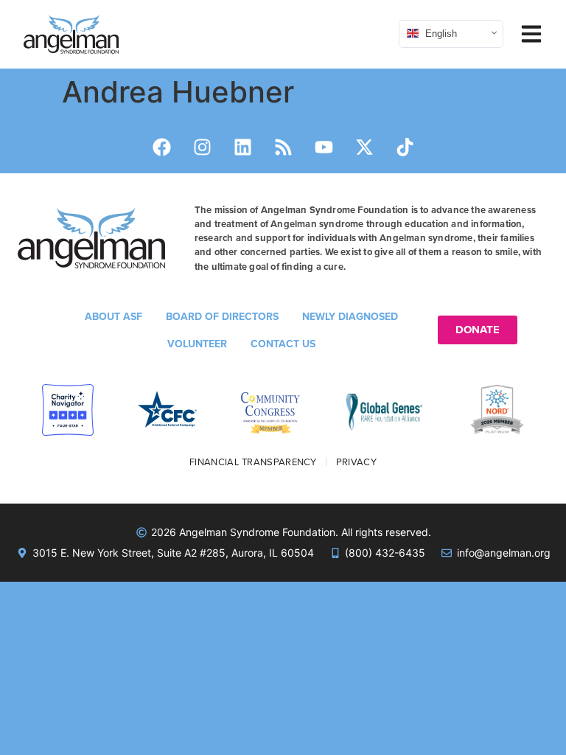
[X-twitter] (364, 147)
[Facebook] (161, 147)
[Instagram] (202, 147)
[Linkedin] (242, 147)
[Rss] (283, 147)
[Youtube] (323, 147)
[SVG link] (71, 34)
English (439, 32)
